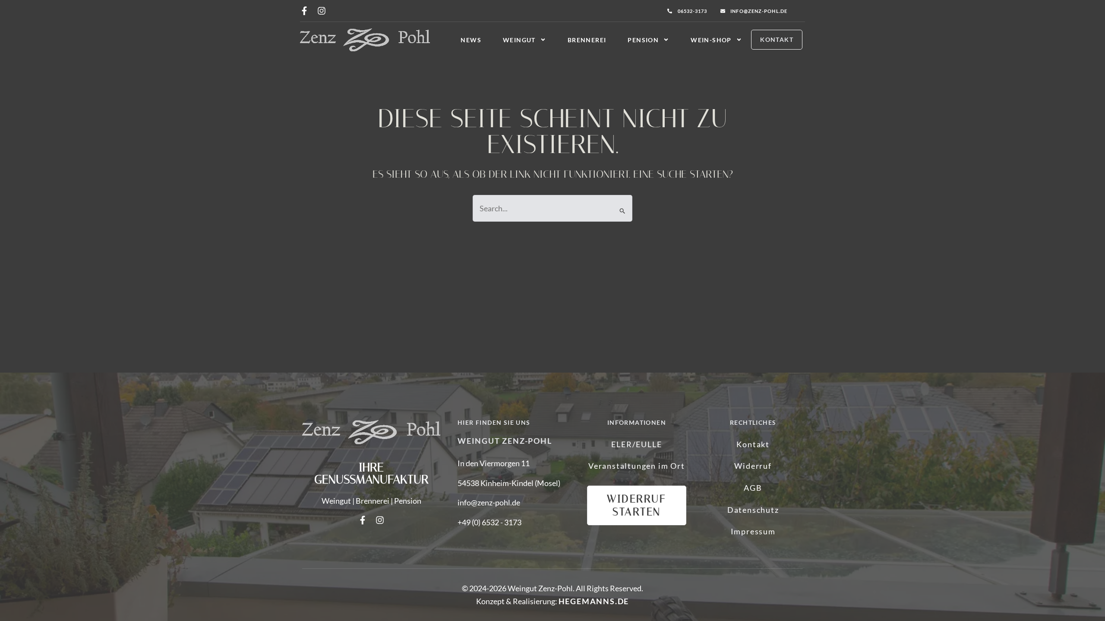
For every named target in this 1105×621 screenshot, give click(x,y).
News (471, 40)
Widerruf (752, 465)
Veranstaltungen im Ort (636, 465)
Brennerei (587, 40)
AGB (753, 487)
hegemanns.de (594, 601)
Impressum (753, 531)
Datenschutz (753, 509)
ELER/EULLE (636, 444)
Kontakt (753, 444)
